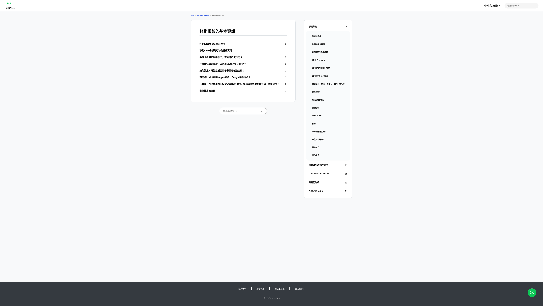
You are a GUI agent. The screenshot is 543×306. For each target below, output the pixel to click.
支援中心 (10, 7)
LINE (8, 3)
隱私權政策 (280, 288)
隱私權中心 (300, 288)
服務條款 (260, 288)
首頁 (192, 16)
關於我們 (242, 288)
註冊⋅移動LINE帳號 (203, 16)
